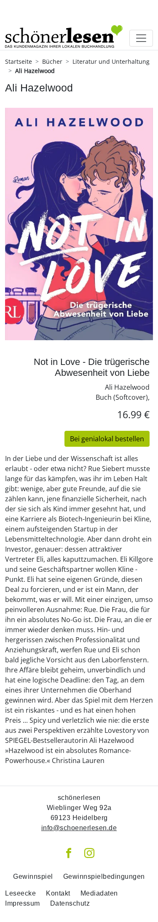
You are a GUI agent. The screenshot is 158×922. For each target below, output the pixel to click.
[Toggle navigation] (141, 38)
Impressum (22, 903)
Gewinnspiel (33, 876)
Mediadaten (99, 893)
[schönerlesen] (64, 25)
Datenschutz (70, 903)
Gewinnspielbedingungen (104, 876)
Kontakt (58, 893)
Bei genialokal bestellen (107, 438)
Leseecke (20, 893)
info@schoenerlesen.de (79, 827)
